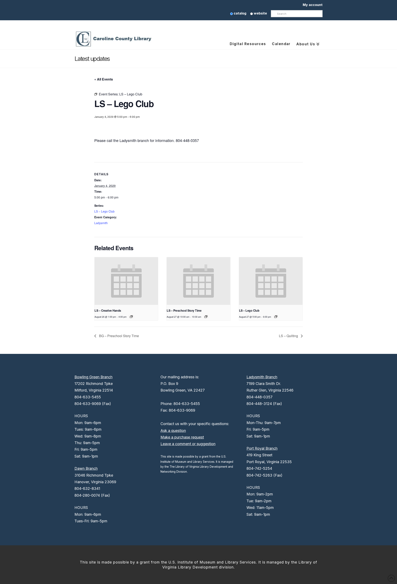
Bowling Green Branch (93, 377)
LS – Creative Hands (107, 310)
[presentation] (126, 281)
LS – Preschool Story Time (184, 310)
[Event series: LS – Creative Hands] (131, 316)
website (260, 13)
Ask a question (173, 430)
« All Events (103, 79)
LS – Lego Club (104, 211)
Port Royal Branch (261, 448)
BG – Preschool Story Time (118, 335)
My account (313, 5)
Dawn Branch (86, 468)
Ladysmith (101, 223)
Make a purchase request (182, 437)
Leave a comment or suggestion (187, 444)
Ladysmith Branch (261, 377)
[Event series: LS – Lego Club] (275, 316)
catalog (239, 13)
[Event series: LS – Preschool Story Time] (205, 316)
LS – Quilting (289, 335)
